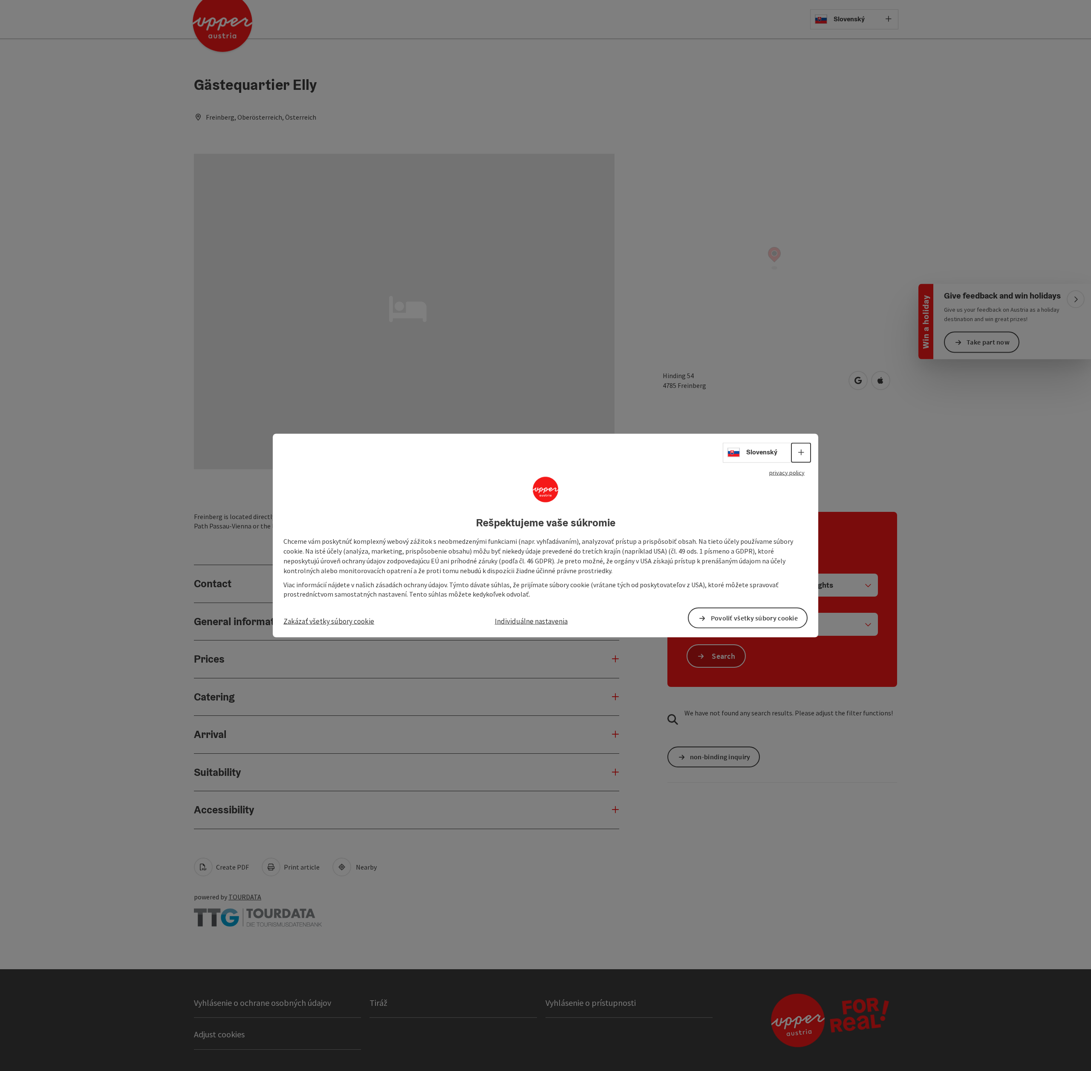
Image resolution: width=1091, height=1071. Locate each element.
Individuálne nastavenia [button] (531, 621)
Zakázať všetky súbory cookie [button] (328, 621)
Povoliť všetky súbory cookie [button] (754, 618)
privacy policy (787, 472)
